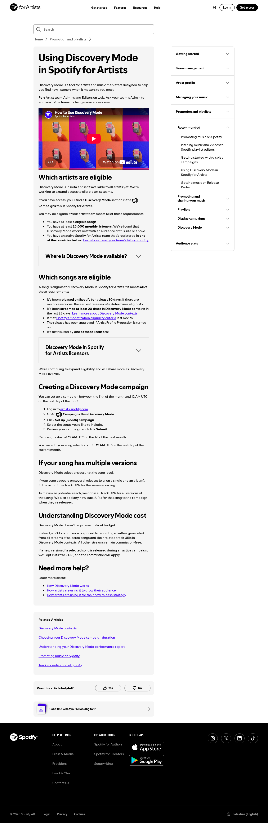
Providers (59, 763)
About (57, 744)
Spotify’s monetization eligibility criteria (86, 318)
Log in (227, 7)
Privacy (62, 814)
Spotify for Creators (109, 754)
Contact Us (60, 782)
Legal (46, 814)
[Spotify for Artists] (25, 7)
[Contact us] (148, 709)
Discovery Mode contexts (58, 628)
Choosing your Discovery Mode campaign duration (77, 637)
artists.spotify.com (74, 409)
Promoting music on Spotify (59, 655)
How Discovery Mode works (68, 585)
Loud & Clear (62, 773)
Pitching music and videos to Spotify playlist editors (202, 147)
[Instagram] (213, 738)
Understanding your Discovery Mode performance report (82, 646)
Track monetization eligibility (60, 665)
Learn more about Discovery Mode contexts (105, 313)
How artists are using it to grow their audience (81, 590)
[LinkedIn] (239, 738)
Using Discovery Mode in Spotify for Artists (199, 172)
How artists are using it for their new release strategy (86, 595)
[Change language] (214, 7)
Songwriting (103, 763)
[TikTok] (253, 738)
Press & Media (63, 754)
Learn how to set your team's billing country (116, 240)
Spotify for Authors (108, 744)
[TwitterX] (226, 738)
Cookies (79, 814)
